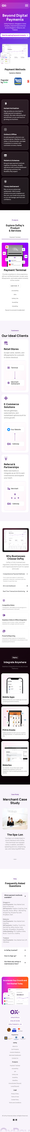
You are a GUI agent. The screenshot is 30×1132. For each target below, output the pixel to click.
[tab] (15, 237)
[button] (15, 220)
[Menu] (26, 6)
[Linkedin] (16, 1120)
